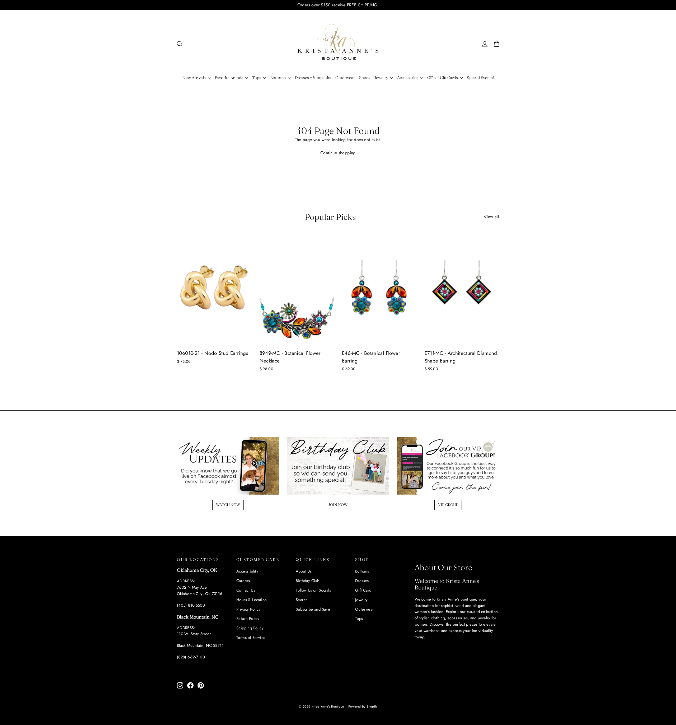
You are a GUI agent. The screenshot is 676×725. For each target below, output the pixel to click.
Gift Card (363, 590)
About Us (304, 571)
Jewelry (381, 77)
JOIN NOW (338, 504)
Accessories (408, 77)
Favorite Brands (229, 77)
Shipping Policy (250, 628)
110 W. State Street (194, 634)
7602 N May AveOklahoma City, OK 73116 (200, 590)
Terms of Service (250, 637)
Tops (257, 77)
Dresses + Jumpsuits (313, 77)
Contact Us (245, 590)
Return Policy (247, 618)
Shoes (364, 77)
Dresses (362, 581)
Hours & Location (251, 600)
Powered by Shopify (362, 706)
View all (491, 217)
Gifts (431, 77)
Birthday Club (307, 581)
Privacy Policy (248, 609)
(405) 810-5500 (191, 605)
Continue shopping (338, 153)
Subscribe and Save (313, 609)
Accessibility (247, 571)
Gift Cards (449, 77)
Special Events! (480, 77)
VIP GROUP (448, 504)
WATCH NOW (228, 504)
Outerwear (345, 77)
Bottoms (278, 77)
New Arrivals (194, 77)
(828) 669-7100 (191, 657)
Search (302, 600)
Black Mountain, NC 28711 (200, 645)
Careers (243, 581)
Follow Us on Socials (313, 590)
